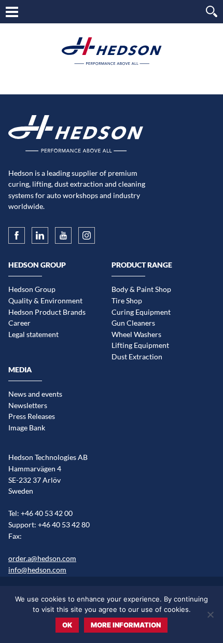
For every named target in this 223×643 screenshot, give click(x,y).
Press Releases (31, 416)
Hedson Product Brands (47, 311)
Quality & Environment (45, 300)
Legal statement (33, 334)
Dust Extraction (137, 356)
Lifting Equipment (140, 345)
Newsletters (27, 405)
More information (126, 625)
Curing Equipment (141, 311)
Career (19, 322)
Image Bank (26, 427)
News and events (35, 393)
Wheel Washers (136, 334)
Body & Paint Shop (141, 289)
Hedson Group (31, 289)
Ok (67, 625)
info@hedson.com (37, 569)
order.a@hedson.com (42, 558)
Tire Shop (127, 300)
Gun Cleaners (133, 322)
